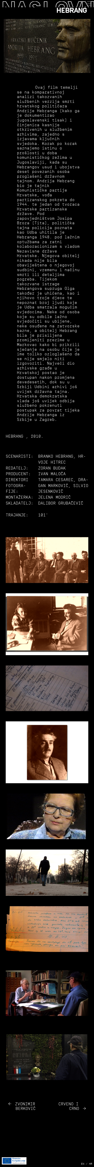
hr (90, 1163)
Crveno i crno (68, 1106)
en (82, 1163)
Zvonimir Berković (25, 1106)
